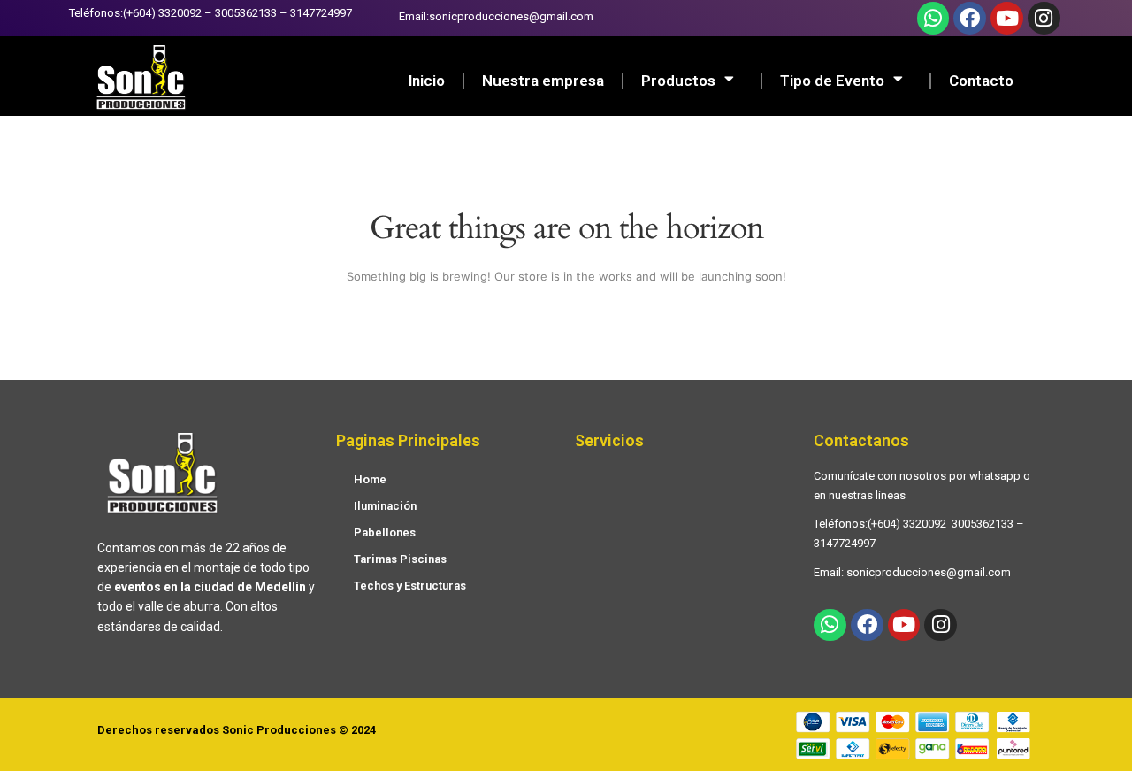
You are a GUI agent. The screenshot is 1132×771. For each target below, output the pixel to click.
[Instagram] (1044, 18)
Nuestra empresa (543, 80)
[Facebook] (969, 18)
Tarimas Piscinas (400, 559)
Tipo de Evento (832, 80)
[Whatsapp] (933, 18)
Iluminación (385, 506)
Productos (678, 80)
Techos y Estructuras (410, 585)
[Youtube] (1006, 18)
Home (370, 479)
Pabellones (385, 532)
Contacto (981, 80)
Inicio (427, 80)
